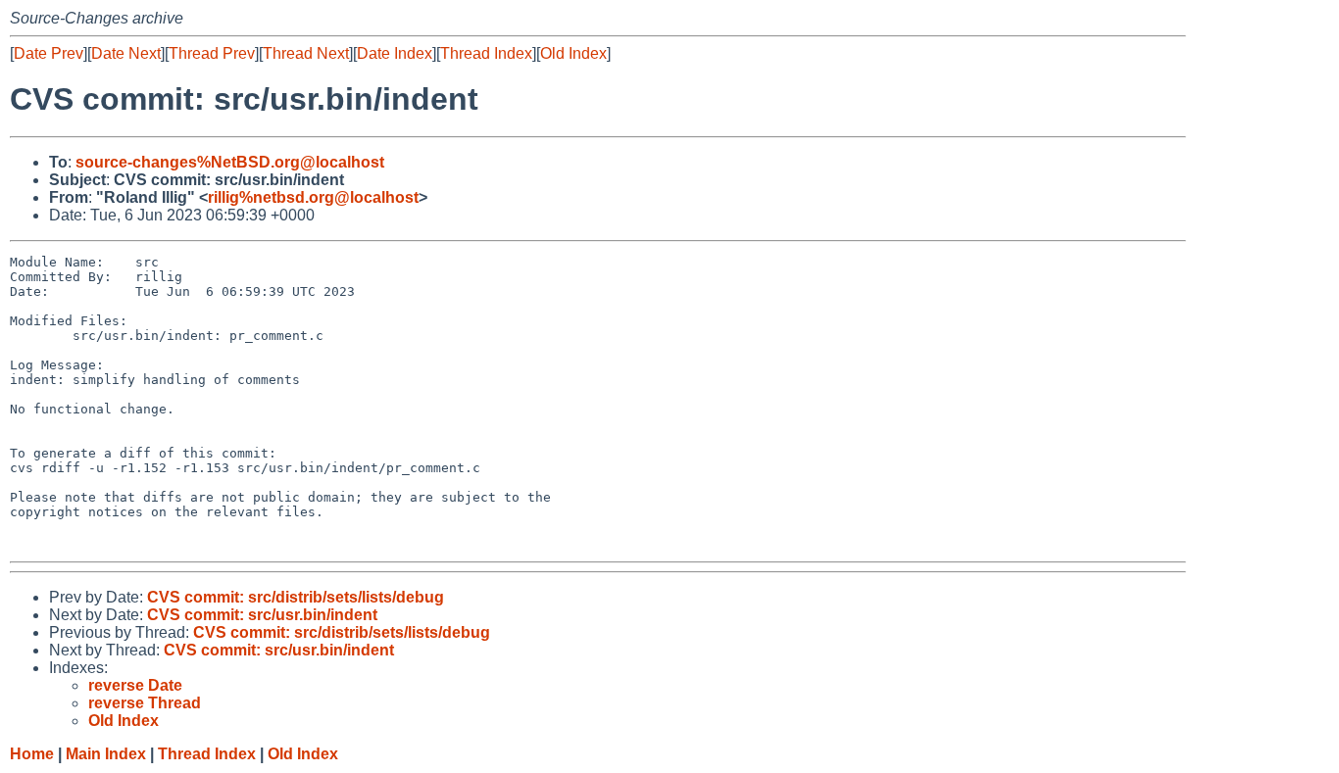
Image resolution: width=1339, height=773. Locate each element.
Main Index (106, 754)
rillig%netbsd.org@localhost (313, 197)
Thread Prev (212, 53)
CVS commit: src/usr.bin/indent (262, 614)
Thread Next (306, 53)
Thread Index (486, 53)
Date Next (126, 53)
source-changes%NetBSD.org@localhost (229, 162)
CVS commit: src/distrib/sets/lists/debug (295, 597)
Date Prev (48, 53)
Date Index (394, 53)
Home (32, 754)
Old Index (573, 53)
